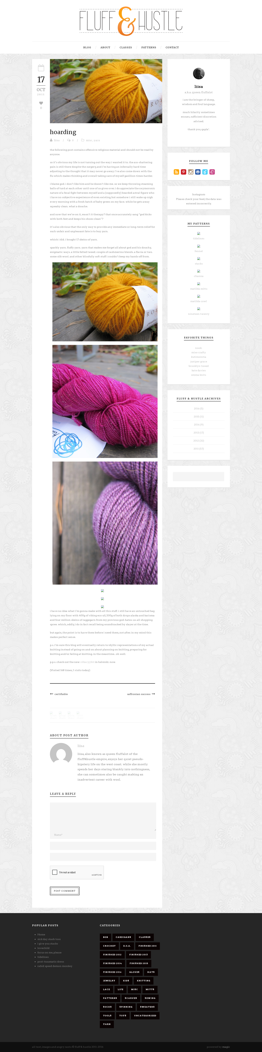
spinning (125, 1007)
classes (126, 47)
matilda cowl (198, 301)
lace (106, 989)
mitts (150, 989)
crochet (109, 946)
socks (107, 1007)
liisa (57, 140)
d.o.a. (127, 946)
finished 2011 (147, 946)
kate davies (199, 370)
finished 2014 (112, 963)
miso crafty (198, 352)
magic (226, 1046)
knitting (143, 980)
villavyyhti (87, 662)
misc (89, 140)
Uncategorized (145, 1015)
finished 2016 (112, 972)
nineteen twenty (198, 313)
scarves (131, 998)
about (105, 47)
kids (126, 980)
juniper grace (198, 361)
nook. (198, 348)
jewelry (109, 980)
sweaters (147, 1007)
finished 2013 (138, 954)
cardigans (123, 937)
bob (105, 937)
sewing (150, 998)
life (120, 989)
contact (172, 47)
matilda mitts (198, 288)
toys (122, 1015)
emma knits (198, 374)
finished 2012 (112, 954)
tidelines (198, 238)
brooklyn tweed (199, 366)
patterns (148, 47)
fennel (199, 251)
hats (151, 972)
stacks (199, 263)
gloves (134, 972)
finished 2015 (139, 963)
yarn (97, 140)
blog (87, 47)
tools (107, 1015)
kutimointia (198, 356)
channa (199, 276)
